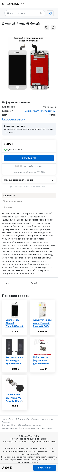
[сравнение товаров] (50, 13)
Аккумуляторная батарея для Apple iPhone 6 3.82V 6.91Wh (14, 362)
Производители (10, 441)
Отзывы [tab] (7, 206)
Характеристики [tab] (12, 201)
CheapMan (13, 4)
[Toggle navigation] (54, 4)
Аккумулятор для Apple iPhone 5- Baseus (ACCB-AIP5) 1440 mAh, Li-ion (42, 326)
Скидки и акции (27, 441)
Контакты (51, 441)
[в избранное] (46, 27)
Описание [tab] (9, 195)
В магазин (29, 157)
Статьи (41, 441)
